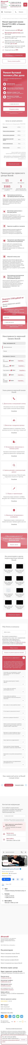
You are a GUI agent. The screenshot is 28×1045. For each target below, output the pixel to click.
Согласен (23, 1039)
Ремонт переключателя (8, 143)
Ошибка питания (5, 375)
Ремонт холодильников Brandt (9, 956)
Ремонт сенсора (6, 147)
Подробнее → (21, 360)
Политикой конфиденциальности (17, 820)
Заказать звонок (14, 544)
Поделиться (2, 1016)
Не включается (5, 360)
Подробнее (14, 411)
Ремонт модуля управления (8, 131)
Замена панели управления (8, 135)
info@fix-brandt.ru (6, 985)
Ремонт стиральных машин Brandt (10, 953)
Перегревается (6, 370)
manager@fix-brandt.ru (7, 989)
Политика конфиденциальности (14, 1028)
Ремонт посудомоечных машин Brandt (11, 963)
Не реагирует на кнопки (5, 381)
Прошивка (5, 127)
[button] (2, 785)
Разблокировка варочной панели (8, 139)
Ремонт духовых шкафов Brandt (9, 960)
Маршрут (7, 879)
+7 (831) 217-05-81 (15, 2)
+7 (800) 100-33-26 (15, 5)
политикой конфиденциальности (16, 326)
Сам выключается (6, 366)
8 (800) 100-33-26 (6, 981)
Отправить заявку (14, 109)
